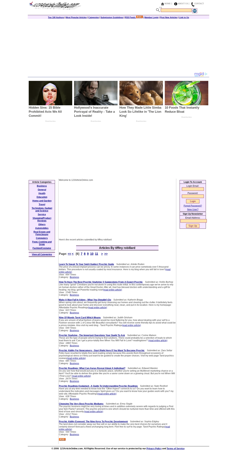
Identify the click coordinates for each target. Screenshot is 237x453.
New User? (192, 209)
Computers (42, 238)
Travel (42, 204)
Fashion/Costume (42, 248)
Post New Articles (168, 17)
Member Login (151, 17)
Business (74, 277)
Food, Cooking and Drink (42, 243)
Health (42, 193)
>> (106, 253)
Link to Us (184, 17)
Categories (93, 17)
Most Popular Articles (76, 17)
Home (168, 3)
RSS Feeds (130, 17)
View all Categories (42, 254)
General (42, 189)
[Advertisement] (118, 46)
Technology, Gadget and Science (42, 209)
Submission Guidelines (112, 17)
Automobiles (42, 228)
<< (69, 253)
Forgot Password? (193, 205)
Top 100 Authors (56, 17)
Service (42, 214)
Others (42, 224)
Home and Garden (41, 200)
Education (42, 197)
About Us (183, 3)
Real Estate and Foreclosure (42, 233)
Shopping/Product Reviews (42, 219)
